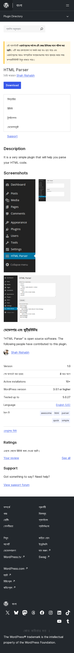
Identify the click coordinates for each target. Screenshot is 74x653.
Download (12, 85)
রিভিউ (10, 108)
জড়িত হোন (44, 538)
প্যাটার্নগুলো (44, 526)
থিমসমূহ (42, 513)
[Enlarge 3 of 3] (65, 280)
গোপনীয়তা (8, 526)
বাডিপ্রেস (10, 587)
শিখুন (6, 538)
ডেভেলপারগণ (10, 550)
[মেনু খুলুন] (68, 5)
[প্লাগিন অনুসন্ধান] (41, 28)
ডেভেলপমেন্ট (12, 127)
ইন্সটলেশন (11, 118)
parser (65, 413)
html (56, 413)
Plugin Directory (13, 16)
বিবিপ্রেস (9, 581)
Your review (11, 458)
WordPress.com (16, 568)
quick (56, 420)
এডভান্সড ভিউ (10, 431)
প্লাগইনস (43, 520)
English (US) (63, 404)
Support (12, 136)
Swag (44, 557)
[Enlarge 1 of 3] (31, 184)
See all (66, 458)
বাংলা (14, 604)
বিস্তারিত (11, 99)
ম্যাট (7, 575)
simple (65, 420)
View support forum (16, 485)
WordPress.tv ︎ (14, 557)
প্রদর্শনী (42, 507)
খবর (5, 513)
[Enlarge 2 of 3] (65, 184)
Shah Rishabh (26, 75)
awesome (46, 413)
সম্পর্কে (7, 507)
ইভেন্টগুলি (43, 544)
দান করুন (45, 550)
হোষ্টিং (6, 520)
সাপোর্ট (7, 544)
